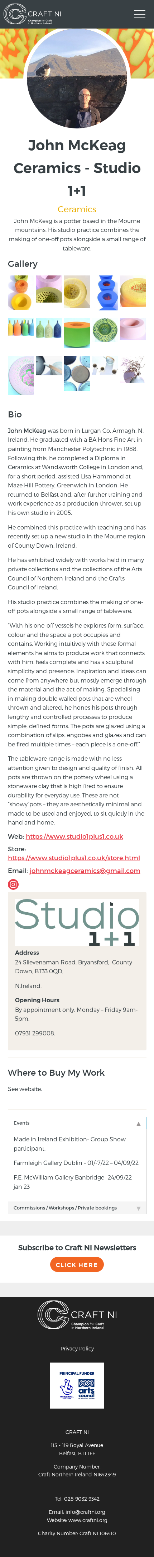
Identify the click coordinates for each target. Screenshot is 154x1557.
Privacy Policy (77, 1348)
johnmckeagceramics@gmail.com (85, 871)
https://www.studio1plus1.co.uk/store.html (74, 858)
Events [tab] (21, 1123)
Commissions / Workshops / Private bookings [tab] (65, 1208)
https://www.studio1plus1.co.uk (74, 837)
